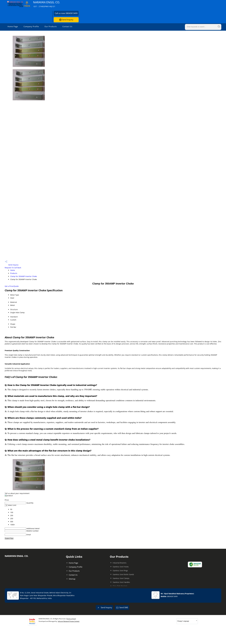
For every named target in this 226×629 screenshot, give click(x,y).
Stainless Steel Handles (121, 582)
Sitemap (72, 579)
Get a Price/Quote (12, 286)
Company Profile (31, 26)
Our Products (50, 26)
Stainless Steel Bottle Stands (123, 574)
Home (12, 270)
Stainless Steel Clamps (121, 578)
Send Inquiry (67, 19)
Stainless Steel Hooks (121, 567)
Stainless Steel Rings (120, 570)
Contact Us (67, 26)
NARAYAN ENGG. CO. (46, 4)
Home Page (13, 26)
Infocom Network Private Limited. (68, 621)
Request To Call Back (13, 267)
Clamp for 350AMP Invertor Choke (23, 276)
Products (13, 273)
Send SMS (123, 607)
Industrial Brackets (119, 563)
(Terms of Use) (71, 619)
